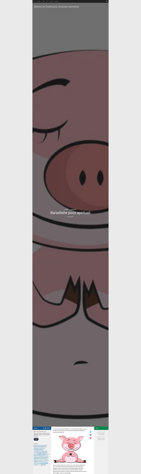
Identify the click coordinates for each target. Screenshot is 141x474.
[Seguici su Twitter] (45, 428)
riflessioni (46, 460)
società (39, 463)
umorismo (73, 209)
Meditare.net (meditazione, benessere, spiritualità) (56, 6)
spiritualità (44, 463)
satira (66, 209)
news (39, 455)
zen (45, 465)
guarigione (39, 452)
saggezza (36, 461)
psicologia (41, 457)
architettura (45, 445)
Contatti (43, 1)
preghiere (36, 457)
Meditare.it (56, 1)
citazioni (36, 448)
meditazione (41, 454)
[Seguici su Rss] (49, 428)
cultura (42, 451)
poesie (43, 455)
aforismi (36, 445)
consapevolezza (38, 449)
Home (34, 1)
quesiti (46, 457)
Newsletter (51, 1)
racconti (36, 458)
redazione (70, 216)
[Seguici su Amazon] (47, 428)
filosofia (35, 452)
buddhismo (42, 447)
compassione (42, 448)
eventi (45, 451)
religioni (36, 460)
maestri (45, 452)
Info (47, 1)
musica (36, 455)
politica (46, 455)
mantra (35, 454)
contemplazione (37, 451)
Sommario (39, 1)
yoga (42, 465)
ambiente (41, 445)
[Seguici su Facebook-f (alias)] (43, 428)
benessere (36, 446)
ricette (43, 460)
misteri (47, 454)
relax (46, 458)
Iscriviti (36, 439)
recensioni (42, 458)
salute (40, 461)
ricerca (40, 460)
